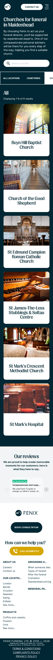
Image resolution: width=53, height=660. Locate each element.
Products (9, 612)
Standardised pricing (39, 581)
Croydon (8, 590)
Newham (8, 594)
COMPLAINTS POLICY (26, 652)
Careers (7, 567)
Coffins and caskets (14, 617)
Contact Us (32, 7)
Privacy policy (26, 656)
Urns (5, 624)
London (7, 583)
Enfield (7, 601)
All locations (11, 78)
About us (9, 562)
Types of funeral (37, 570)
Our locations (12, 578)
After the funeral (37, 574)
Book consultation (26, 527)
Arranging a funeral (37, 562)
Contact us (9, 570)
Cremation (34, 578)
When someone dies (39, 567)
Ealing (6, 597)
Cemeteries (33, 78)
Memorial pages (37, 588)
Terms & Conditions (26, 648)
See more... (9, 604)
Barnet (6, 586)
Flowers (7, 620)
